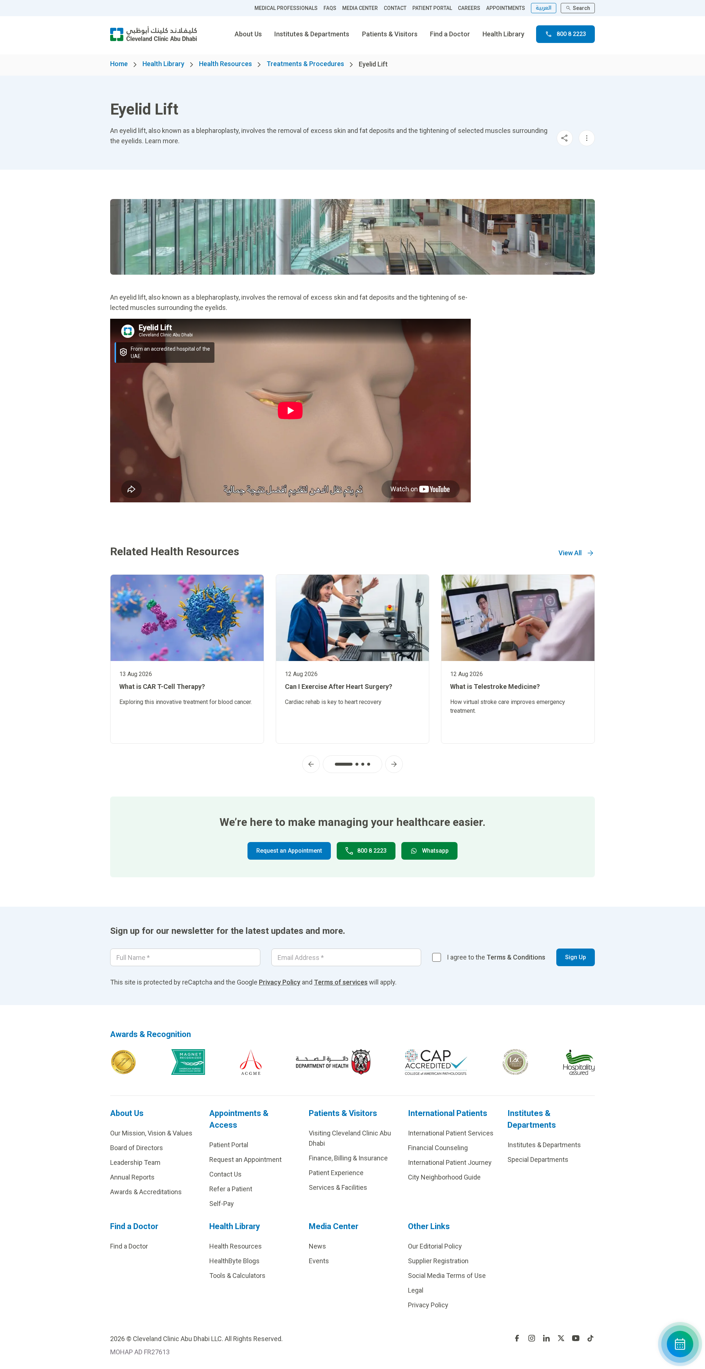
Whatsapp (435, 850)
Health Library (503, 34)
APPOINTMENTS (505, 8)
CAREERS (469, 8)
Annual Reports (132, 1177)
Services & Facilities (338, 1187)
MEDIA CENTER (360, 8)
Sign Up (575, 957)
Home (119, 64)
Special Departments (537, 1159)
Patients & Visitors (389, 34)
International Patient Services (451, 1133)
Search (581, 8)
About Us (248, 34)
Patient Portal (228, 1145)
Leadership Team (135, 1162)
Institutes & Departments (311, 34)
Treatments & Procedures (305, 64)
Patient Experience (336, 1173)
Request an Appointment (289, 850)
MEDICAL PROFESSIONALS (286, 8)
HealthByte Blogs (234, 1261)
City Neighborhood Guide (444, 1177)
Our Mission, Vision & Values (151, 1133)
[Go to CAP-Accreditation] (436, 1062)
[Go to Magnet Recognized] (188, 1062)
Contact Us (225, 1174)
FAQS (329, 8)
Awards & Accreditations (146, 1192)
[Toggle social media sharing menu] (565, 138)
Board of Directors (136, 1148)
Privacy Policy (279, 982)
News (317, 1246)
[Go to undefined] (517, 1338)
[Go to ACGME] (251, 1062)
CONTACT (395, 8)
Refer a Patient (230, 1189)
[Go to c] (515, 1062)
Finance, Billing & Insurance (348, 1158)
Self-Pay (221, 1203)
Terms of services (341, 982)
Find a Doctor (450, 34)
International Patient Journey (450, 1162)
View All (570, 553)
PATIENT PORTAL (432, 8)
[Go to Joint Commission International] (123, 1062)
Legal (415, 1290)
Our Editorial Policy (435, 1246)
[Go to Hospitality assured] (579, 1062)
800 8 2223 (571, 33)
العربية (544, 8)
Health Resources (225, 64)
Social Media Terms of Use (447, 1275)
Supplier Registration (438, 1261)
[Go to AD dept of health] (333, 1062)
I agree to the (496, 957)
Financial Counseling (438, 1148)
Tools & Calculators (237, 1275)
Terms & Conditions (516, 957)
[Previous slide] (311, 764)
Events (319, 1261)
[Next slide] (394, 764)
